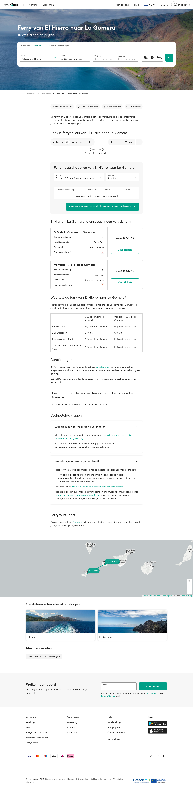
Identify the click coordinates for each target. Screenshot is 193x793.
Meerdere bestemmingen (57, 45)
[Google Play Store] (157, 723)
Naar (63, 56)
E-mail (105, 684)
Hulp (136, 4)
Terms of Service (108, 696)
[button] (67, 142)
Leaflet (145, 596)
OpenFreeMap (154, 596)
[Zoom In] (189, 586)
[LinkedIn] (164, 756)
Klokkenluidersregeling (100, 779)
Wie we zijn (72, 722)
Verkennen (48, 4)
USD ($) (164, 4)
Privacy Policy (153, 693)
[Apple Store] (157, 731)
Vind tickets (125, 249)
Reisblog (30, 722)
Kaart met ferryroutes (37, 737)
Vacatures (72, 732)
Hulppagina (113, 727)
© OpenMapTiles (166, 596)
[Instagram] (151, 756)
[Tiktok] (157, 756)
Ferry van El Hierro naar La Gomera (72, 93)
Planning (33, 4)
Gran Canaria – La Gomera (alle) (44, 656)
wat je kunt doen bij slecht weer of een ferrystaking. (97, 486)
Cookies (70, 779)
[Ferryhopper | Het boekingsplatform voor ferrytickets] (11, 4)
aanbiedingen (103, 367)
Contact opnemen (116, 732)
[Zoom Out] (189, 591)
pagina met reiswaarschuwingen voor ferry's (77, 495)
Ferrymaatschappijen (37, 732)
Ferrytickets (31, 93)
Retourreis (37, 45)
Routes (29, 727)
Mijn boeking (122, 4)
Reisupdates (113, 739)
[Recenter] (189, 581)
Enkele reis (25, 45)
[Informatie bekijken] (34, 693)
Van (23, 56)
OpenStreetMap (186, 596)
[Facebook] (144, 756)
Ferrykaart (78, 522)
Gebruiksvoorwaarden (55, 779)
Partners (71, 727)
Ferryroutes (46, 93)
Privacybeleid (82, 779)
